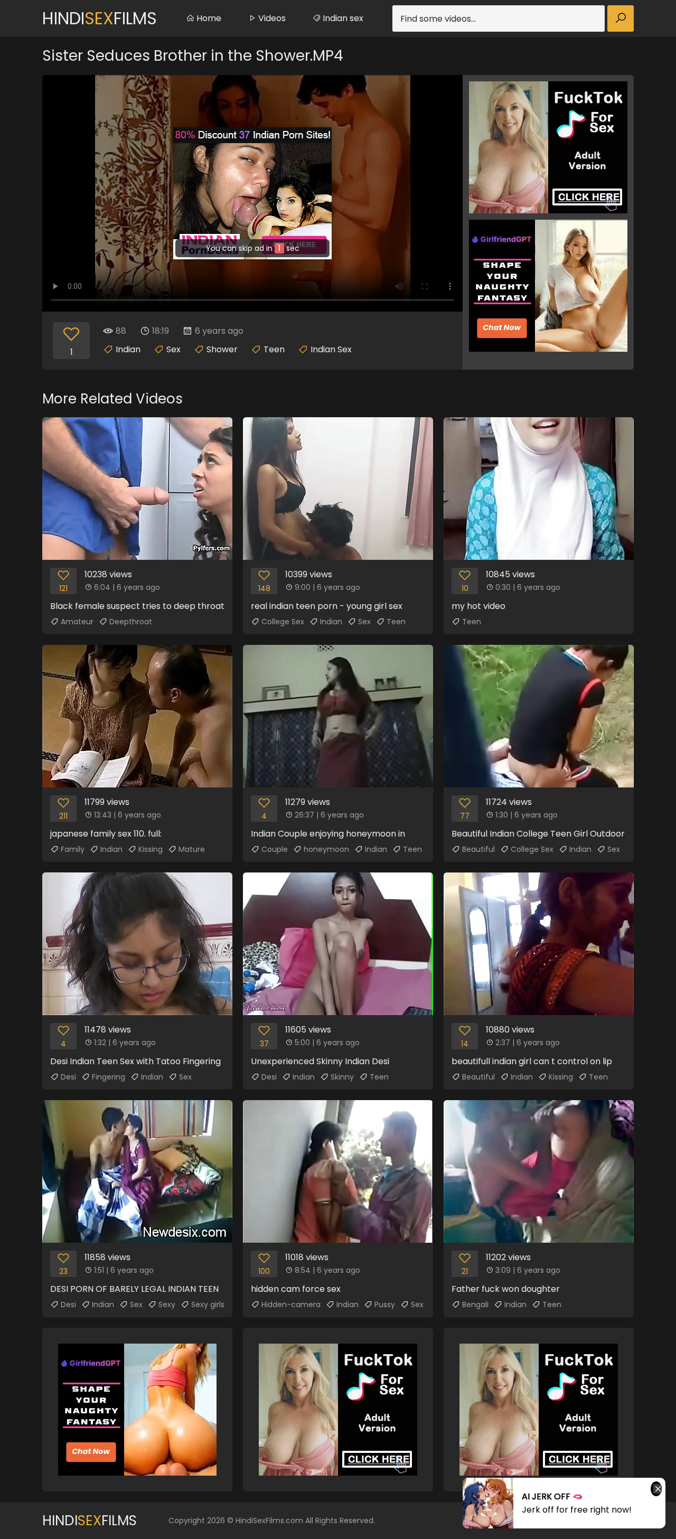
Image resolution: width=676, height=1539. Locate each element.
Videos (271, 18)
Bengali (475, 1304)
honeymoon (326, 849)
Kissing (150, 849)
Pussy (384, 1304)
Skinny (342, 1077)
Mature (192, 849)
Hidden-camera (291, 1304)
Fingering (108, 1077)
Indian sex (342, 18)
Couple (274, 849)
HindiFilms (99, 18)
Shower (222, 349)
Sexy (166, 1304)
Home (207, 18)
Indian (128, 349)
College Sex (282, 621)
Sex (173, 349)
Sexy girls (207, 1304)
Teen (274, 349)
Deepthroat (130, 621)
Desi (68, 1077)
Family (72, 849)
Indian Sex (331, 349)
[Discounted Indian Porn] (252, 193)
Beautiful (478, 849)
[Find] (620, 18)
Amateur (77, 621)
